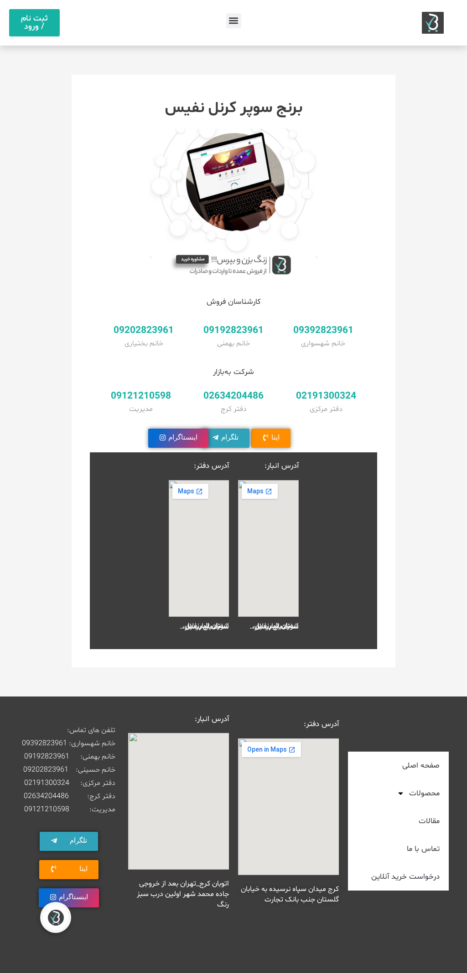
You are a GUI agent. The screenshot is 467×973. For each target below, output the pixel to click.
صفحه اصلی (421, 765)
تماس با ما (423, 849)
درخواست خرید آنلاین (405, 876)
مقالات (429, 821)
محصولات (424, 793)
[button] (233, 20)
